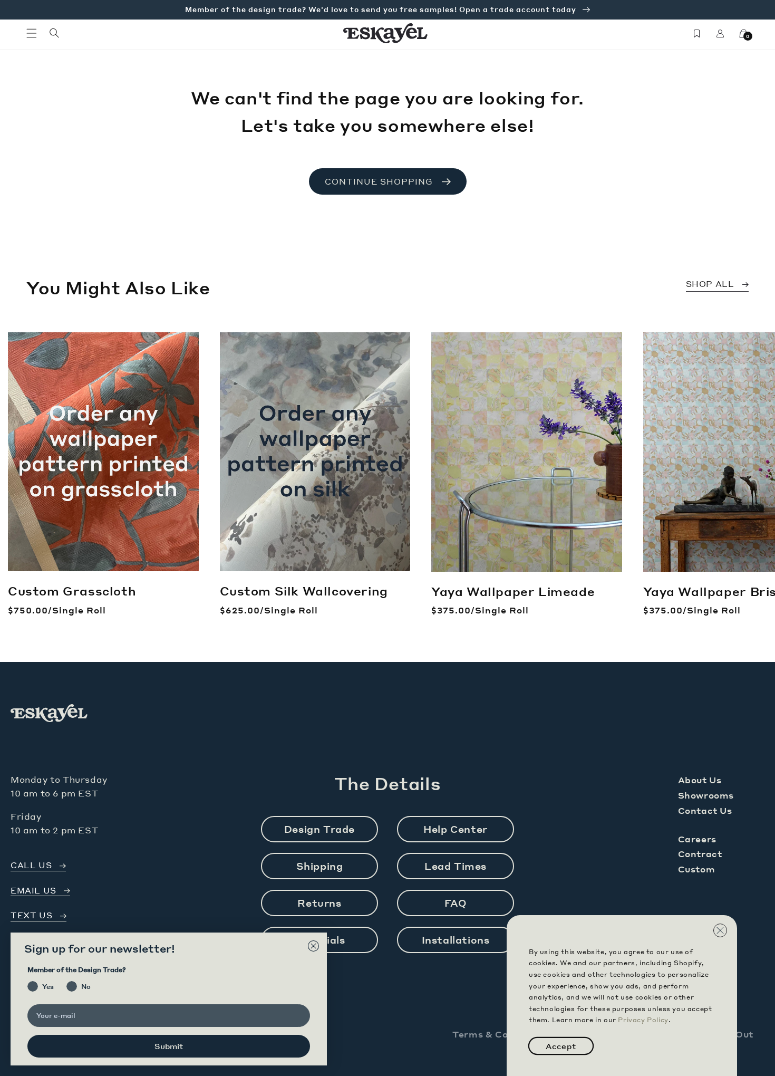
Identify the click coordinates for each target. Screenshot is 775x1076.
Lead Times (455, 866)
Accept (561, 1046)
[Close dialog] (313, 946)
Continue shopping (379, 181)
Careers (697, 838)
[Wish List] (697, 33)
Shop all (710, 283)
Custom (696, 869)
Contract (700, 853)
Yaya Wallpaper (513, 591)
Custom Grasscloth (72, 590)
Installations (456, 940)
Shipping (319, 866)
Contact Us (705, 810)
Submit (168, 1046)
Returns (319, 903)
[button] (31, 33)
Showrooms (706, 795)
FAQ (455, 903)
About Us (700, 779)
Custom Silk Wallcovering (304, 590)
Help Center (455, 829)
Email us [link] (33, 891)
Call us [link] (31, 865)
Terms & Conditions (500, 1034)
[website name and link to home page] (386, 33)
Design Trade (319, 829)
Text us (31, 915)
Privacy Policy (643, 1020)
